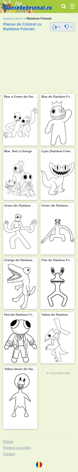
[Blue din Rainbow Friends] (57, 123)
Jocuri (19, 18)
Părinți (8, 442)
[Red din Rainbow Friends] (20, 341)
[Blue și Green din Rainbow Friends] (20, 123)
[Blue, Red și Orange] (20, 177)
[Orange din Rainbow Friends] (20, 286)
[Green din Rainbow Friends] (20, 232)
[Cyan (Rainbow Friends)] (57, 177)
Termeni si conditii (17, 448)
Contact (9, 454)
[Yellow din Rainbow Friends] (57, 341)
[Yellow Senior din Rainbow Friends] (20, 395)
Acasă (7, 18)
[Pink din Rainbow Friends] (57, 286)
